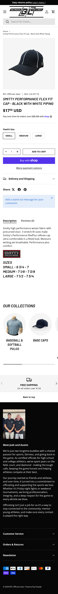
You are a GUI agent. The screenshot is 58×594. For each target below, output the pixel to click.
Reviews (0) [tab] (27, 220)
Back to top (29, 397)
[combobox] (29, 21)
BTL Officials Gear (12, 94)
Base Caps (40, 340)
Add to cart (39, 151)
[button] (53, 12)
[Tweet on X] (13, 189)
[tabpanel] (29, 252)
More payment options (29, 168)
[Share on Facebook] (19, 189)
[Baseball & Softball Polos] (14, 324)
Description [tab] (10, 220)
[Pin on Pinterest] (25, 189)
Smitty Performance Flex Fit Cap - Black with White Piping (26, 34)
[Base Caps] (40, 324)
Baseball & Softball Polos (14, 344)
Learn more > (39, 2)
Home (5, 31)
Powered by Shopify (33, 586)
